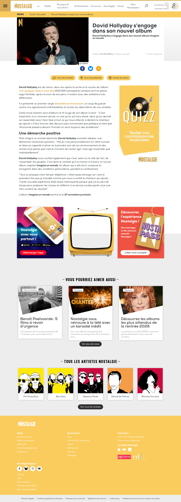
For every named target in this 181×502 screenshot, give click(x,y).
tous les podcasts (92, 77)
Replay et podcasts (25, 440)
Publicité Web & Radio (27, 486)
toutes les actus (120, 77)
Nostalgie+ (109, 6)
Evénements (81, 6)
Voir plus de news (90, 344)
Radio (48, 6)
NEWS (20, 14)
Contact (20, 474)
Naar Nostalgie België (27, 489)
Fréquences (22, 452)
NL (38, 6)
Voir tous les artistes (90, 407)
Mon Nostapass (133, 6)
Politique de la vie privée (75, 499)
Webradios (22, 444)
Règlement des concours (97, 499)
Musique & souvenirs (63, 6)
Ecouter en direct (24, 437)
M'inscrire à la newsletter (129, 440)
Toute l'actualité (37, 14)
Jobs (19, 478)
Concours (95, 6)
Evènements (73, 448)
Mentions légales (27, 499)
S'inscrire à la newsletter (78, 440)
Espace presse (23, 482)
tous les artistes (65, 77)
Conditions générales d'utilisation (50, 499)
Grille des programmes (27, 448)
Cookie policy (115, 499)
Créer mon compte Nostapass (131, 437)
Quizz (121, 6)
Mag (69, 437)
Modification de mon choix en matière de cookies (141, 499)
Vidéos (70, 444)
